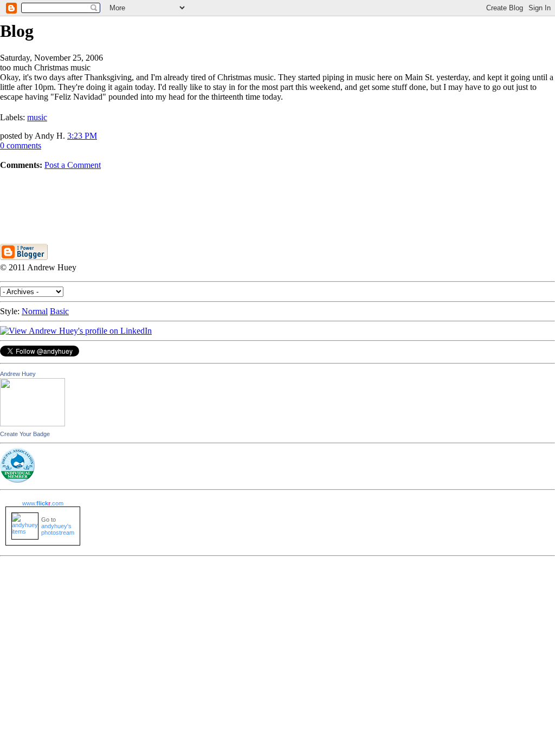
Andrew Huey (18, 374)
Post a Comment (72, 165)
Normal (35, 311)
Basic (59, 311)
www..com (42, 503)
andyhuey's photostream (57, 529)
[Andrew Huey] (32, 423)
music (37, 117)
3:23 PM (82, 135)
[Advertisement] (277, 194)
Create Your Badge (25, 434)
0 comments (20, 145)
